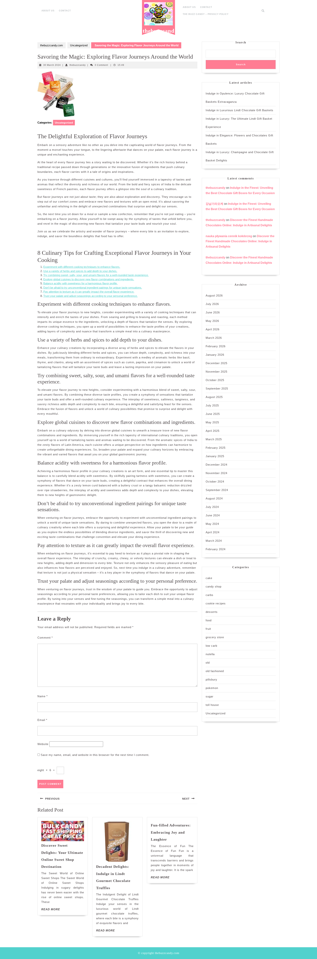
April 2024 (212, 532)
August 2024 (214, 498)
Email (42, 720)
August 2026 (214, 295)
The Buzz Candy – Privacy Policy (206, 14)
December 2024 (216, 464)
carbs (209, 595)
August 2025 (214, 397)
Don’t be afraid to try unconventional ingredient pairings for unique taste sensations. (92, 287)
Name (42, 696)
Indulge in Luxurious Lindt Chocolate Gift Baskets (239, 110)
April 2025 (212, 430)
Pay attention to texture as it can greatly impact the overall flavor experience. (88, 291)
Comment (45, 637)
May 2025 (212, 422)
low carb (211, 645)
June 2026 (213, 312)
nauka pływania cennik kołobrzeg (229, 236)
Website (42, 744)
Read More (50, 909)
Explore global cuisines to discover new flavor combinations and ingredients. (88, 279)
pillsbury (211, 679)
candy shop (213, 586)
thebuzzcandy (78, 65)
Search (240, 42)
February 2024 (215, 549)
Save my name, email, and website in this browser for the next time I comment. (95, 754)
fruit (208, 628)
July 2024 (212, 506)
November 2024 (216, 473)
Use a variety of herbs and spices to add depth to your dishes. (80, 271)
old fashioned (215, 671)
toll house (212, 704)
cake (209, 578)
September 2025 (217, 388)
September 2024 (217, 490)
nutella (210, 654)
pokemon (212, 688)
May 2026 (212, 320)
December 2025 (216, 363)
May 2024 (212, 523)
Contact (65, 10)
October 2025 (215, 380)
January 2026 (215, 354)
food (209, 620)
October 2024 (215, 481)
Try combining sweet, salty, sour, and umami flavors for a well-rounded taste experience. (96, 275)
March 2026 (214, 337)
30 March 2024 (52, 65)
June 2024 (213, 515)
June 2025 (213, 413)
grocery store (215, 637)
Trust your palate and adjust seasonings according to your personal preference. (90, 295)
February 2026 (215, 346)
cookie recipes (216, 603)
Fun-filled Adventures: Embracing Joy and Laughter (171, 832)
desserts (212, 611)
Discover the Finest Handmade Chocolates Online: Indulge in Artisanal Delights (240, 241)
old (208, 662)
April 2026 (212, 329)
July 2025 (212, 405)
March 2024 (214, 540)
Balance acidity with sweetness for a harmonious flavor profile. (80, 283)
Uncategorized (79, 45)
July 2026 (212, 304)
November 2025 (216, 371)
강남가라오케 (214, 203)
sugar (209, 696)
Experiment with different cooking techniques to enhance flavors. (81, 266)
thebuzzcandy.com (158, 34)
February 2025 (215, 447)
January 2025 (215, 456)
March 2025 (214, 439)
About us (47, 10)
